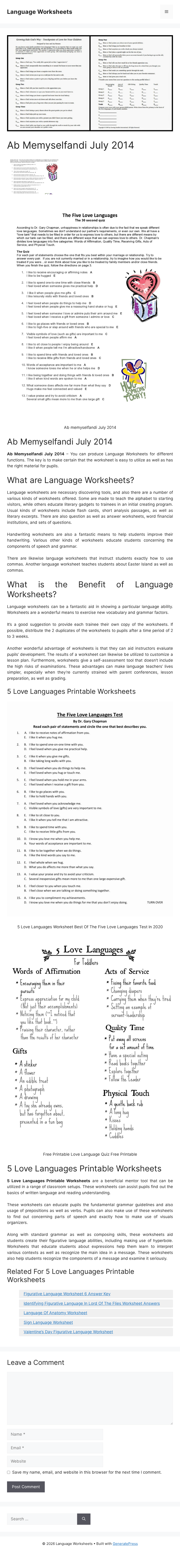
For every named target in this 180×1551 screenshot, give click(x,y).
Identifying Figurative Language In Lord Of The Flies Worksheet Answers (92, 1303)
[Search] (83, 1519)
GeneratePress (125, 1543)
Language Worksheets (39, 11)
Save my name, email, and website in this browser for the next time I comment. (87, 1472)
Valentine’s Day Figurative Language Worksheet (68, 1331)
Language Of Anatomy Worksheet (55, 1312)
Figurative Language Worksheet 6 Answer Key (67, 1293)
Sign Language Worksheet (48, 1322)
